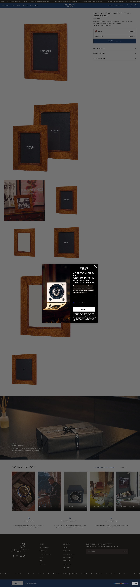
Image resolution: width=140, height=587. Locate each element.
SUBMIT (83, 309)
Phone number (76, 299)
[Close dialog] (95, 266)
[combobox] (75, 303)
